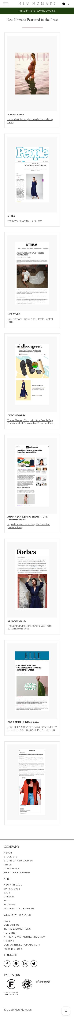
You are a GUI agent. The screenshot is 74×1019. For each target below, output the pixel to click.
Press (8, 864)
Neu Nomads (23, 1009)
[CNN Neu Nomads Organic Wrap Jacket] (32, 476)
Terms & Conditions (17, 929)
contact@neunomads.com (22, 944)
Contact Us (12, 925)
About (8, 852)
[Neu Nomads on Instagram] (26, 963)
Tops (7, 900)
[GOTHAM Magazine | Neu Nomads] (32, 273)
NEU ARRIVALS (13, 884)
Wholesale (11, 868)
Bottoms (10, 904)
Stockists (10, 856)
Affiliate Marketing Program (24, 936)
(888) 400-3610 (13, 948)
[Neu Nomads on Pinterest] (17, 963)
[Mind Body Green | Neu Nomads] (32, 374)
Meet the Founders (17, 872)
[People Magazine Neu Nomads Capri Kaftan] (32, 174)
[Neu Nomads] (37, 3)
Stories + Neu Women (18, 860)
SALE (7, 892)
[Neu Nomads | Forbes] (32, 580)
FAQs (7, 921)
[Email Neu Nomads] (35, 963)
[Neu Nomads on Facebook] (8, 963)
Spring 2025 (12, 888)
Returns (10, 933)
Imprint (9, 940)
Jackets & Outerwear (19, 908)
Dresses (9, 896)
